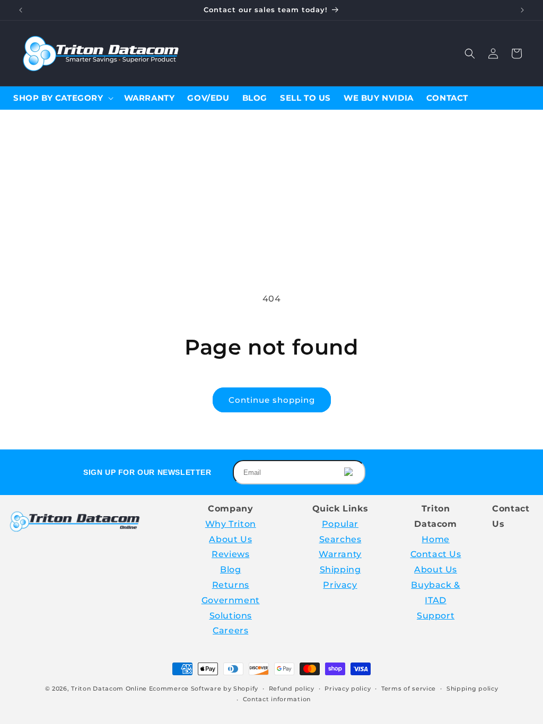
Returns (230, 585)
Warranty (340, 554)
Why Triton (230, 524)
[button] (469, 53)
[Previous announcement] (20, 10)
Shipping (340, 569)
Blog (230, 569)
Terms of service (408, 688)
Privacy (340, 585)
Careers (230, 630)
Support (435, 616)
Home (435, 539)
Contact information (277, 699)
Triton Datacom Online (109, 688)
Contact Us (435, 554)
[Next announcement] (522, 10)
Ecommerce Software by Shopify (203, 688)
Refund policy (291, 688)
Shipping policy (472, 688)
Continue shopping (272, 400)
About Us (230, 539)
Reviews (230, 554)
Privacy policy (348, 688)
